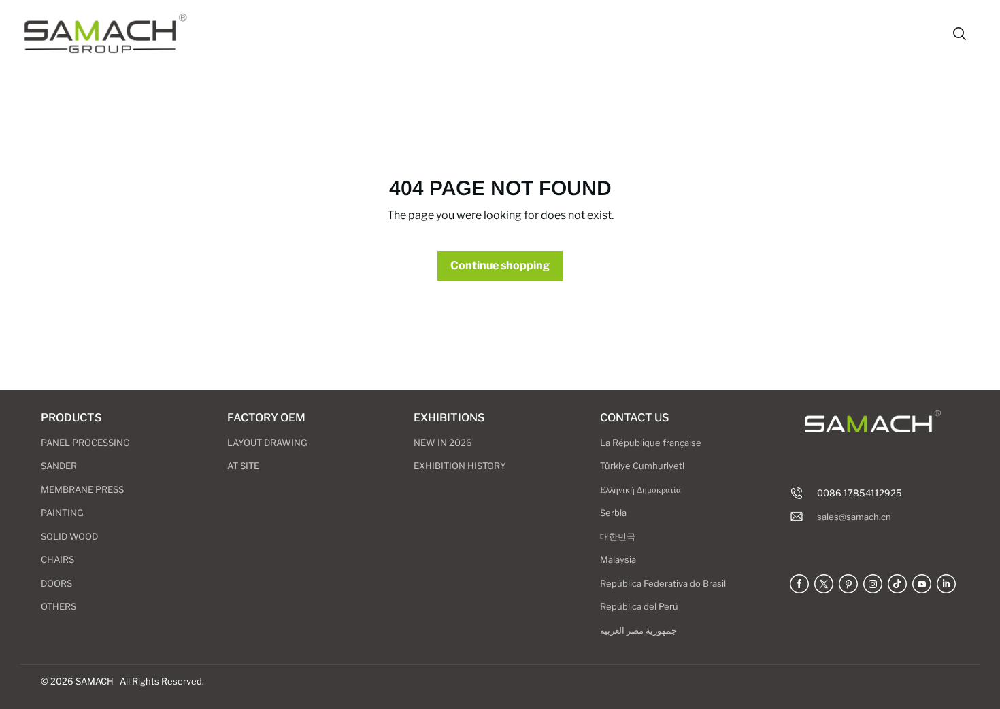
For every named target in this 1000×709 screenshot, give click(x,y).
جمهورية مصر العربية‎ (638, 630)
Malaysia (618, 559)
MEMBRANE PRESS (82, 489)
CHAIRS (57, 559)
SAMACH (95, 681)
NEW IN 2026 (443, 442)
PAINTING (62, 512)
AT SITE (243, 465)
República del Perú (639, 606)
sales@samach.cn (854, 516)
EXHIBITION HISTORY (460, 465)
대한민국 (617, 536)
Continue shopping (500, 265)
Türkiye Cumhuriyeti (642, 465)
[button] (959, 34)
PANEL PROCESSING (85, 442)
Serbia (613, 512)
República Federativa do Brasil (663, 583)
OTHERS (58, 606)
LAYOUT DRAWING (267, 442)
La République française (650, 442)
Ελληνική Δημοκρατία (640, 489)
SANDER (59, 465)
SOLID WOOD (69, 536)
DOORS (56, 583)
